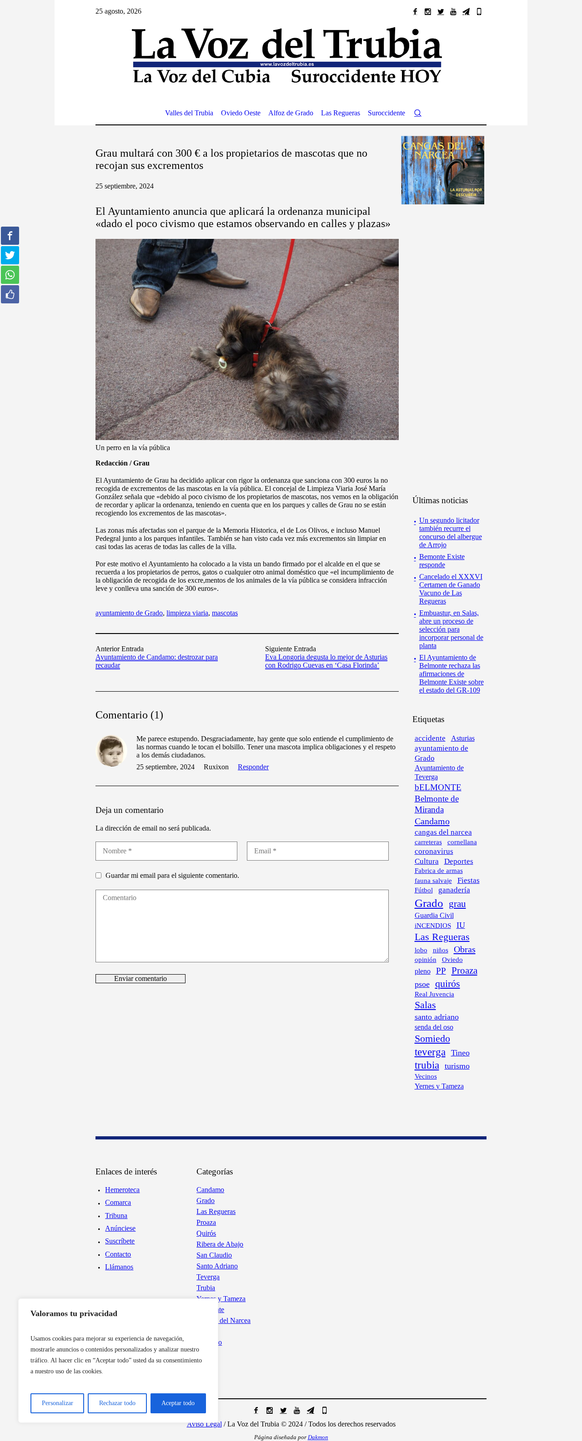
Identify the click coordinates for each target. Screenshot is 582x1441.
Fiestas (468, 880)
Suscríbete (120, 1241)
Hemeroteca (122, 1189)
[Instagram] (428, 11)
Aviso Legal (204, 1424)
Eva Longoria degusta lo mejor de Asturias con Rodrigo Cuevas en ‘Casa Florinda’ (326, 661)
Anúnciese (120, 1228)
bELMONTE (438, 787)
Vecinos (426, 1076)
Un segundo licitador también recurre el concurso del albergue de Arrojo (450, 532)
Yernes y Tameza (439, 1086)
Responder (253, 767)
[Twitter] (441, 11)
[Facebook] (415, 11)
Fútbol (424, 890)
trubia (427, 1065)
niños (440, 950)
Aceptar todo (178, 1403)
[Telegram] (466, 11)
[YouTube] (453, 11)
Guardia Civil (434, 915)
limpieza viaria (187, 613)
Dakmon (318, 1437)
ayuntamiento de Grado (129, 613)
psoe (422, 984)
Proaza (464, 970)
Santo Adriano (217, 1266)
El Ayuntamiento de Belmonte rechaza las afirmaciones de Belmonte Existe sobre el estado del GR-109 (451, 674)
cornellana (462, 842)
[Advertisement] (458, 349)
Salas (425, 1005)
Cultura (427, 861)
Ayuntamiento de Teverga (439, 772)
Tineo (460, 1052)
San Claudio (214, 1255)
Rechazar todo (117, 1403)
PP (441, 971)
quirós (447, 983)
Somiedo (432, 1038)
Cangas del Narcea (223, 1320)
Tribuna (116, 1215)
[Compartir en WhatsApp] (10, 275)
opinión (425, 959)
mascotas (225, 613)
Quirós (206, 1233)
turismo (457, 1065)
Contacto (118, 1254)
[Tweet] (10, 255)
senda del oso (434, 1027)
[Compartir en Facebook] (10, 236)
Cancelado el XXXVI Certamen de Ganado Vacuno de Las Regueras (450, 589)
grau (457, 903)
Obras (465, 949)
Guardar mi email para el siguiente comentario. (172, 875)
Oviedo (452, 959)
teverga (430, 1052)
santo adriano (437, 1016)
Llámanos (119, 1267)
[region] (118, 1360)
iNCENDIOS (433, 925)
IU (461, 925)
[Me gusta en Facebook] (10, 294)
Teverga (208, 1277)
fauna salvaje (433, 880)
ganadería (454, 890)
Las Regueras (442, 936)
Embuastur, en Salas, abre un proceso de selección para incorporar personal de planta (451, 629)
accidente (430, 738)
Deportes (458, 861)
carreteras (428, 842)
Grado (429, 902)
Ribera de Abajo (219, 1244)
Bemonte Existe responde (442, 561)
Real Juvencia (434, 994)
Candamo (432, 821)
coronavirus (434, 851)
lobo (421, 950)
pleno (423, 971)
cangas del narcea (443, 832)
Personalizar (57, 1403)
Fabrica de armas (439, 870)
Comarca (118, 1202)
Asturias (463, 738)
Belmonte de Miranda (437, 804)
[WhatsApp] (479, 11)
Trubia (205, 1288)
